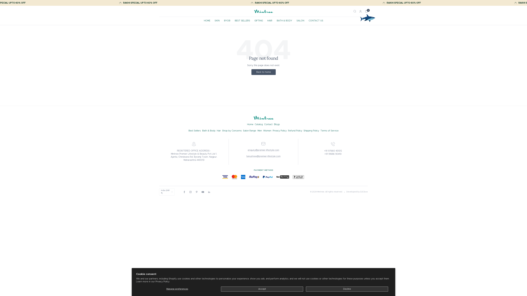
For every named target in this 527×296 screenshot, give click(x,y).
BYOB (227, 21)
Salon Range (249, 131)
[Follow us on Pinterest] (197, 192)
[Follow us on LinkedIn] (209, 192)
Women (267, 131)
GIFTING (258, 21)
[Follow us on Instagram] (190, 192)
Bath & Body (208, 131)
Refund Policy (295, 131)
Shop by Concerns (232, 131)
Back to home (263, 72)
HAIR (269, 21)
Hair (219, 131)
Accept (262, 289)
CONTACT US (316, 21)
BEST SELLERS (242, 21)
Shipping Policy (311, 131)
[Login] (360, 11)
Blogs (277, 124)
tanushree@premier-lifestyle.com (263, 156)
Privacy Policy (162, 282)
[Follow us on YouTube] (203, 192)
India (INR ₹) (165, 192)
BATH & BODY (284, 21)
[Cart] (366, 11)
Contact (268, 124)
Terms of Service (329, 131)
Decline (347, 289)
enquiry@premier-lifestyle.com (263, 150)
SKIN (217, 21)
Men (259, 131)
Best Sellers (194, 131)
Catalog (259, 124)
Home (250, 124)
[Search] (355, 11)
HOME (207, 21)
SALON (300, 21)
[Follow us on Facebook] (184, 192)
